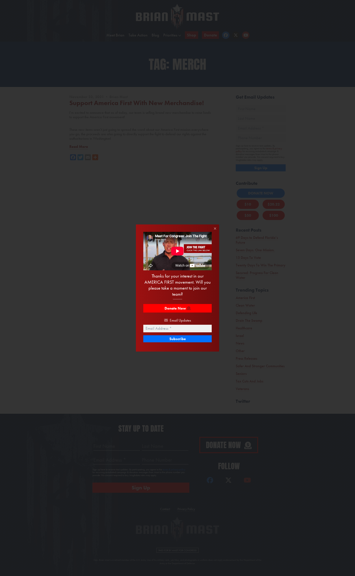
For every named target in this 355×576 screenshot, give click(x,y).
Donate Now (176, 308)
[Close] (215, 228)
